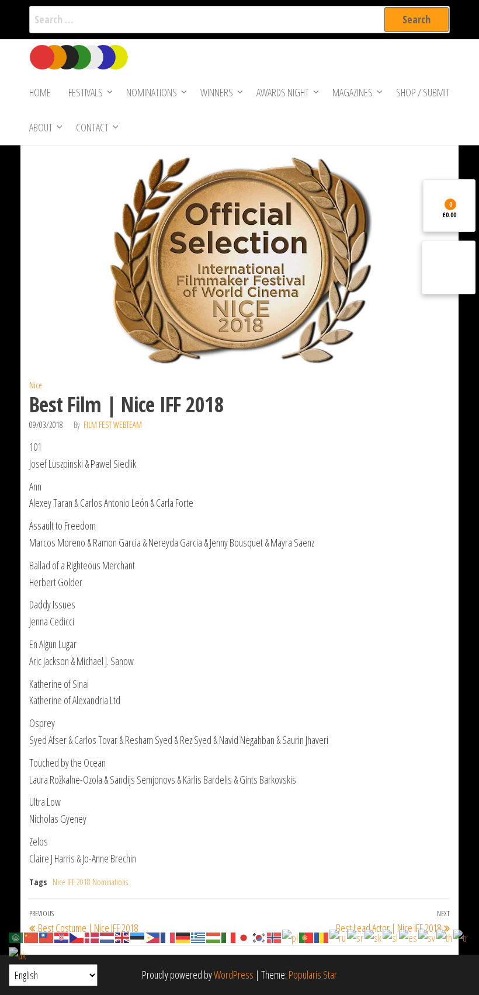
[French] (168, 937)
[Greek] (198, 937)
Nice (35, 385)
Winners (216, 92)
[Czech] (77, 937)
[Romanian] (321, 937)
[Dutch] (107, 937)
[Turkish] (461, 937)
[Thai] (444, 937)
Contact (92, 127)
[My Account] (448, 267)
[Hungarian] (213, 937)
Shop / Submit (423, 92)
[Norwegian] (274, 937)
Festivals (85, 92)
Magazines (352, 92)
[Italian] (229, 937)
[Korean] (259, 937)
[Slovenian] (391, 937)
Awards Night (282, 92)
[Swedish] (427, 937)
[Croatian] (62, 937)
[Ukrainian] (18, 954)
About (41, 127)
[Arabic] (16, 937)
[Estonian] (137, 937)
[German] (183, 937)
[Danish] (92, 937)
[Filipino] (153, 937)
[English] (122, 937)
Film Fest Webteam (113, 424)
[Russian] (338, 937)
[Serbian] (356, 937)
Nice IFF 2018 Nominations (90, 882)
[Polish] (290, 937)
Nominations (151, 92)
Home (40, 92)
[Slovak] (374, 937)
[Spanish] (408, 937)
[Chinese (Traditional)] (46, 937)
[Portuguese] (306, 937)
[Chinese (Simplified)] (31, 937)
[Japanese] (244, 937)
